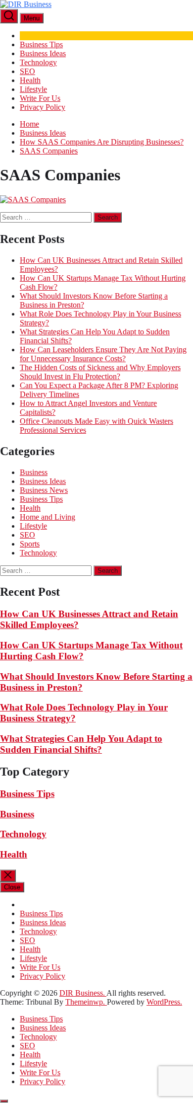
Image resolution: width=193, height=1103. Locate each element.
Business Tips (41, 44)
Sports (30, 544)
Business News (44, 490)
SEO (27, 71)
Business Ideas (43, 53)
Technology (38, 62)
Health (30, 80)
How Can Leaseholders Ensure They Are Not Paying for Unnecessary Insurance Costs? (103, 354)
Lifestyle (33, 89)
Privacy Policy (42, 107)
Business (34, 472)
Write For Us (40, 98)
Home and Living (47, 517)
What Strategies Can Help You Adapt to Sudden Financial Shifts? (81, 744)
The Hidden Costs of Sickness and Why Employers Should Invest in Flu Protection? (100, 372)
